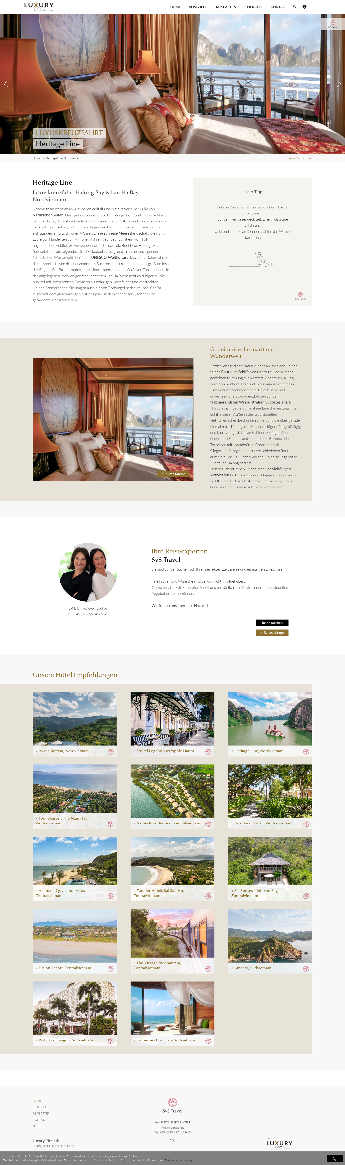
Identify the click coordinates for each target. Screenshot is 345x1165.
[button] (294, 6)
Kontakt (279, 7)
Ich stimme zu (334, 1158)
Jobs (36, 1126)
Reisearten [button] (226, 7)
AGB (173, 1140)
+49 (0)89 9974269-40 (91, 614)
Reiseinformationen (300, 158)
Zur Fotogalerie (173, 474)
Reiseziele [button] (198, 7)
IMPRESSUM (41, 1146)
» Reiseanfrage (272, 633)
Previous (6, 84)
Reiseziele (41, 1107)
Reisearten (41, 1113)
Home (175, 7)
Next (339, 84)
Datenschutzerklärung (178, 1160)
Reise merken (272, 623)
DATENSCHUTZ (63, 1146)
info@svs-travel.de (94, 608)
